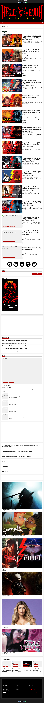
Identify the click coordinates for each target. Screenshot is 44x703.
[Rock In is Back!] (22, 371)
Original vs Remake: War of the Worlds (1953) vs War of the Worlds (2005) (12, 85)
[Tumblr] (24, 2)
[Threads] (22, 2)
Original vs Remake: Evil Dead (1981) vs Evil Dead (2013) (12, 176)
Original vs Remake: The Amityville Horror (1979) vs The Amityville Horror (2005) (12, 236)
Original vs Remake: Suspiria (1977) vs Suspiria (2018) (12, 252)
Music (10, 382)
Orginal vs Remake (12, 45)
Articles (4, 45)
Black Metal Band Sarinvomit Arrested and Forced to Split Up (16, 340)
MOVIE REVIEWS (5, 471)
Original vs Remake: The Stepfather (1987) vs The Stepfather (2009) (12, 191)
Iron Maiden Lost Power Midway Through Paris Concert (6, 670)
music (7, 382)
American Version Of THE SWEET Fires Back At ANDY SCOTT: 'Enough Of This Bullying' (16, 456)
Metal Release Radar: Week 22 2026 (37, 669)
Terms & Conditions (6, 690)
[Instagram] (20, 2)
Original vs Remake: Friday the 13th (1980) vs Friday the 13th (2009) (12, 162)
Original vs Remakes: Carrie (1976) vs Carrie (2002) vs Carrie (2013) (12, 147)
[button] (2, 23)
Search (3, 270)
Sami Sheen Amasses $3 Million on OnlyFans (11, 626)
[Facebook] (18, 2)
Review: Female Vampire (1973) (8, 652)
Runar (24, 39)
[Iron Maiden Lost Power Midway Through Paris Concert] (6, 664)
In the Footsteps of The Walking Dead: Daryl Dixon (5, 417)
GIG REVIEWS (4, 469)
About (4, 688)
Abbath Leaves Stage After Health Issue (10, 509)
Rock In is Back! (6, 386)
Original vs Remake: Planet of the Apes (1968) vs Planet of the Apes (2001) (12, 116)
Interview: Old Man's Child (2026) (8, 595)
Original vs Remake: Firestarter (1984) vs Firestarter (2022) (12, 100)
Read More (25, 44)
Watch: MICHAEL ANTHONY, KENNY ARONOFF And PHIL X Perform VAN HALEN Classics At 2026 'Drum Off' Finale (21, 449)
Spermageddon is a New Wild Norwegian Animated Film (13, 535)
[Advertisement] (22, 325)
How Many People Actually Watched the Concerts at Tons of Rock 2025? (5, 410)
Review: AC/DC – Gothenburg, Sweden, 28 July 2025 (16, 351)
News (12, 382)
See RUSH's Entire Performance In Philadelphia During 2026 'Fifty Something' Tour (16, 454)
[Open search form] (42, 23)
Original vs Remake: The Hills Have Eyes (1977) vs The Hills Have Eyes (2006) (12, 55)
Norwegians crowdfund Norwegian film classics (5, 396)
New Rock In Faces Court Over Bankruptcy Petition (5, 403)
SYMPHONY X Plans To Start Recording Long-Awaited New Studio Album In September (17, 451)
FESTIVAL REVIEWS (5, 466)
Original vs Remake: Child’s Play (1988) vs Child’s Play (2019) (12, 221)
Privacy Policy (5, 689)
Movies (7, 45)
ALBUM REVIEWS (5, 464)
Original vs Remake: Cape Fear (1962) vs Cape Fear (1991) (12, 70)
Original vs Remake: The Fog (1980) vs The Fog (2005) (12, 206)
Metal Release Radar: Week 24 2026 (16, 669)
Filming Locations (14, 415)
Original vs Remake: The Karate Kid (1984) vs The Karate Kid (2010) (12, 40)
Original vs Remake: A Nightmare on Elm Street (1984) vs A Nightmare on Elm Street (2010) (12, 132)
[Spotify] (26, 2)
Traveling (21, 415)
